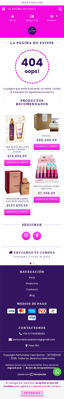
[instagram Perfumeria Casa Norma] (26, 236)
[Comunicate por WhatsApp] (57, 372)
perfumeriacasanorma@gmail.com (34, 339)
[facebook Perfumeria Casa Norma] (37, 236)
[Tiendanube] (32, 375)
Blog (32, 295)
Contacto (32, 289)
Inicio (32, 277)
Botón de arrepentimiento (41, 367)
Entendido (32, 393)
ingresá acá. (15, 367)
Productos (32, 283)
